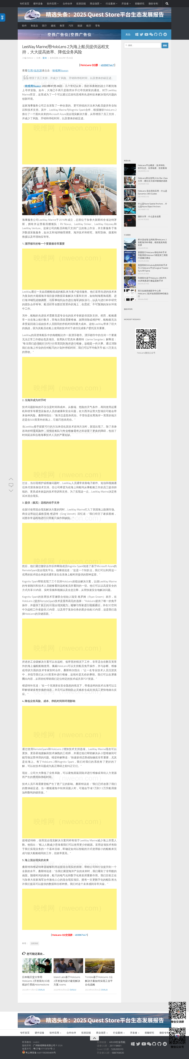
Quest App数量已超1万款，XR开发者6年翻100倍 (69, 34)
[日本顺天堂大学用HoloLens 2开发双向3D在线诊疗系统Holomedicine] (37, 966)
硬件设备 (38, 3)
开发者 (125, 3)
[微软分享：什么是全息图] (130, 221)
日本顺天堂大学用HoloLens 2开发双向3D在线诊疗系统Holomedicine (36, 981)
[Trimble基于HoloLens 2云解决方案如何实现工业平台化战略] (100, 966)
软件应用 (51, 3)
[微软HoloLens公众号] (151, 34)
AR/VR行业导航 (117, 1042)
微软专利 (153, 3)
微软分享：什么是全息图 (149, 216)
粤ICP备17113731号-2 (44, 1048)
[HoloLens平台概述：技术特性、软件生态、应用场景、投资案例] (130, 169)
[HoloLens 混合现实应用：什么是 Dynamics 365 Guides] (130, 195)
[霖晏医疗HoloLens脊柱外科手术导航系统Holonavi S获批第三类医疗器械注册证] (130, 257)
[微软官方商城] (137, 34)
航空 (88, 25)
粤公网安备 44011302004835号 (40, 1052)
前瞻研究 (139, 3)
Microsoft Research (132, 319)
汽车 (71, 25)
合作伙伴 (67, 3)
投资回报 (81, 3)
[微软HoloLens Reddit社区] (165, 34)
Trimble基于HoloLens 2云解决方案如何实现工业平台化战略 (99, 981)
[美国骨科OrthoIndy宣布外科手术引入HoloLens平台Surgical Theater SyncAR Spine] (130, 269)
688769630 (118, 1052)
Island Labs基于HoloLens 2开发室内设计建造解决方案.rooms (67, 981)
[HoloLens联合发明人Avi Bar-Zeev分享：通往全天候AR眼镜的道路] (130, 182)
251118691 (116, 1045)
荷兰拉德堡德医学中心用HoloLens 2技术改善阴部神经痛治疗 (153, 294)
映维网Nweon (60, 70)
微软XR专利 (128, 309)
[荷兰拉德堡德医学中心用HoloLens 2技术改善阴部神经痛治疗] (130, 295)
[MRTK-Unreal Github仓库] (160, 34)
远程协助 (34, 943)
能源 (80, 25)
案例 (45, 58)
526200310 (117, 1049)
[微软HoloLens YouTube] (146, 34)
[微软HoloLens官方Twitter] (141, 34)
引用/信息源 (34, 70)
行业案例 (110, 3)
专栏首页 (24, 3)
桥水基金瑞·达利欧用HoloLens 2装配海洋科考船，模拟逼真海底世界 (152, 242)
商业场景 (94, 3)
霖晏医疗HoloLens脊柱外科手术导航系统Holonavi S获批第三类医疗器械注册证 (153, 255)
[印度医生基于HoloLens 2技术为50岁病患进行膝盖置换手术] (130, 282)
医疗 (44, 25)
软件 (24, 25)
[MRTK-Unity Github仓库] (155, 34)
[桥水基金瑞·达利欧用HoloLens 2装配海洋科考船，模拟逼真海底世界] (130, 244)
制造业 (34, 25)
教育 (62, 25)
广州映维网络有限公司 (44, 1045)
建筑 (53, 25)
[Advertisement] (69, 143)
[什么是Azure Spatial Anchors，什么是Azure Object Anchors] (130, 208)
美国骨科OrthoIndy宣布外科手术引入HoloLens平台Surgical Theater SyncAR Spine (153, 268)
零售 (97, 25)
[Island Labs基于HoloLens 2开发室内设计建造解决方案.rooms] (68, 966)
